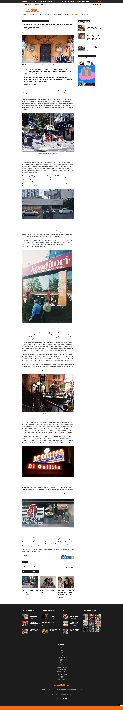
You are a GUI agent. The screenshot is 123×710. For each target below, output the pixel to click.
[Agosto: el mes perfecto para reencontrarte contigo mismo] (66, 624)
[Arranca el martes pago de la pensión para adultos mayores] (25, 617)
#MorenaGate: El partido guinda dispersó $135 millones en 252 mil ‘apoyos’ (93, 27)
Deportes (61, 652)
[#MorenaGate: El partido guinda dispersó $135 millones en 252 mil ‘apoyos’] (81, 28)
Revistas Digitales (85, 14)
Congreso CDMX (61, 669)
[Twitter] (65, 557)
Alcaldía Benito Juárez (61, 674)
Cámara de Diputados (61, 666)
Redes (61, 659)
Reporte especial (31, 21)
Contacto (42, 4)
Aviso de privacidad (97, 708)
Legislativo (46, 14)
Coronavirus (31, 562)
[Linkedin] (67, 557)
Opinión (38, 14)
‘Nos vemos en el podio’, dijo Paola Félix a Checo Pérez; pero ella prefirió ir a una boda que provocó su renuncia (66, 594)
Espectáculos (61, 654)
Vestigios (75, 14)
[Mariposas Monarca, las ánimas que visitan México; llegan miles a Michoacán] (45, 631)
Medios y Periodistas (61, 657)
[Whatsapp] (72, 557)
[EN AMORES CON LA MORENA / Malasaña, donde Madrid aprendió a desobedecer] (85, 631)
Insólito (61, 655)
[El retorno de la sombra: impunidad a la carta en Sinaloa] (25, 624)
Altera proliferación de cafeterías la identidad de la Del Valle (93, 48)
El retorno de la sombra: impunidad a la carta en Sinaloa (35, 624)
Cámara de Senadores (61, 667)
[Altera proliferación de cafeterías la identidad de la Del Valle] (81, 49)
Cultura (61, 650)
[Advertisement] (88, 99)
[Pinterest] (70, 557)
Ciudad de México (56, 14)
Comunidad (67, 14)
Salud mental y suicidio (48, 622)
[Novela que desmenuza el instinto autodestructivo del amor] (91, 631)
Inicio (24, 14)
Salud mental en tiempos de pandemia (54, 616)
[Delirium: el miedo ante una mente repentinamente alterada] (66, 617)
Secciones (31, 14)
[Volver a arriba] (119, 705)
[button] (98, 1)
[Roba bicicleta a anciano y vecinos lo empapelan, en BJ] (91, 625)
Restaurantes (43, 562)
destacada (37, 562)
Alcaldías (61, 676)
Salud (61, 660)
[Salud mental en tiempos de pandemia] (45, 617)
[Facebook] (63, 557)
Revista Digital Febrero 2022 (42, 21)
